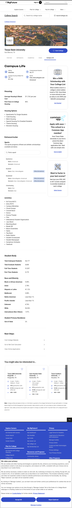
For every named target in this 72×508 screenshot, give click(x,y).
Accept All (18, 499)
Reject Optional (53, 499)
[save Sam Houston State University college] (43, 369)
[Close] (69, 462)
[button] (63, 8)
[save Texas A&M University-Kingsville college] (22, 369)
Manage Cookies (36, 505)
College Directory (10, 22)
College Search (11, 15)
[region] (25, 175)
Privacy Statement (39, 493)
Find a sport (12, 152)
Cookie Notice (16, 493)
